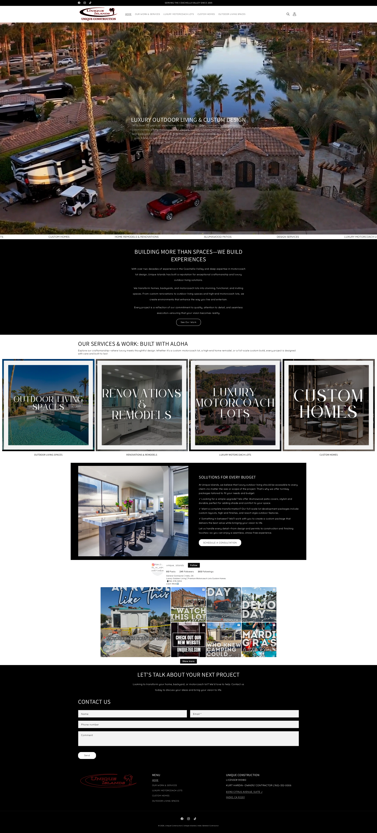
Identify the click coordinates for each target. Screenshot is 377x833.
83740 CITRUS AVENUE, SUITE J (244, 791)
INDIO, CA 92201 (235, 797)
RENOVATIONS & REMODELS (141, 454)
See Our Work (188, 322)
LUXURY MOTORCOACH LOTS (235, 454)
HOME (155, 780)
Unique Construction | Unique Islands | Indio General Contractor (192, 826)
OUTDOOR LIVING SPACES (48, 454)
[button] (288, 14)
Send (87, 755)
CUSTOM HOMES (329, 454)
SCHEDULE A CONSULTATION (220, 542)
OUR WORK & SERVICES (164, 785)
